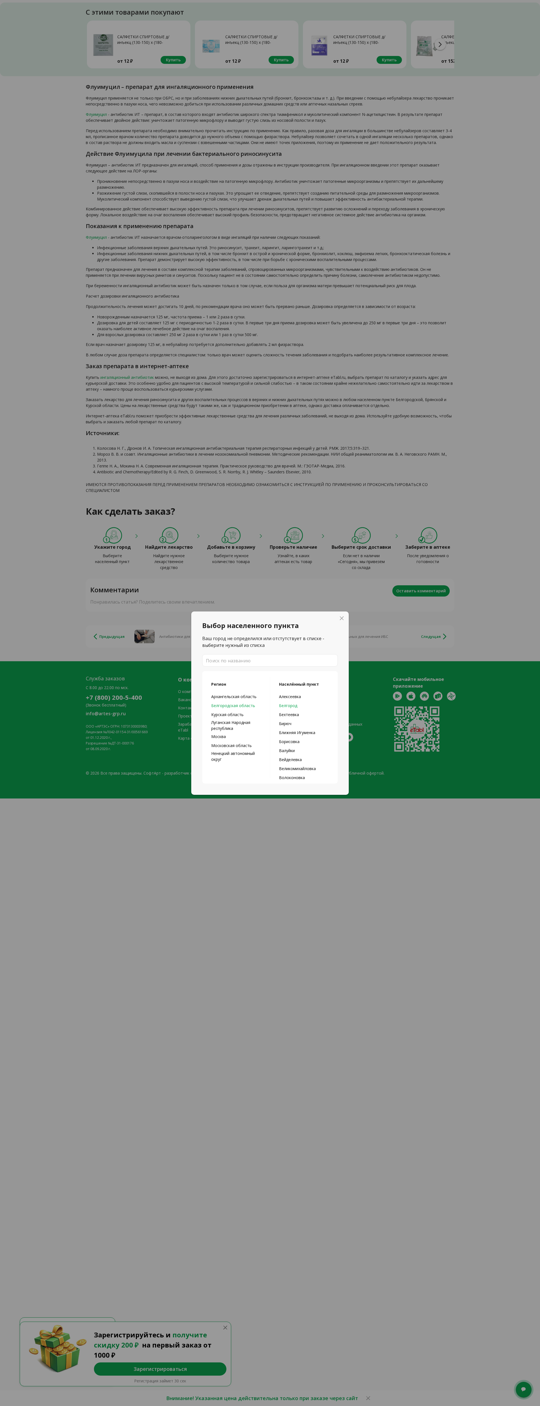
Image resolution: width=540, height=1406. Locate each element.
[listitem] (236, 696)
